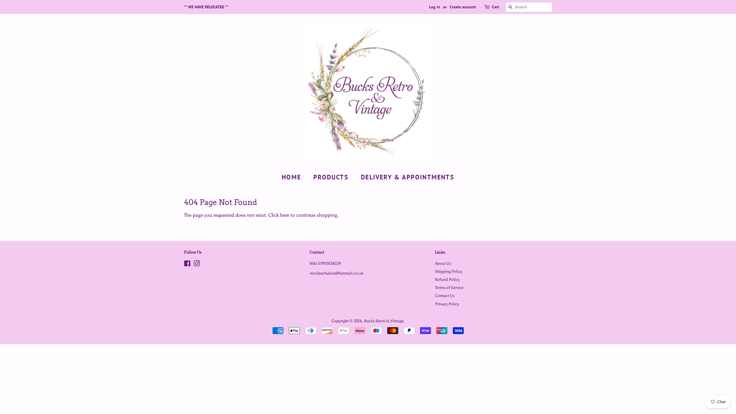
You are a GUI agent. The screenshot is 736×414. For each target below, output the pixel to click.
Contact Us (445, 295)
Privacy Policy (447, 303)
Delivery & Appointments (407, 177)
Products (330, 177)
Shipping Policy (448, 271)
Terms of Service (449, 287)
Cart (495, 6)
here (284, 215)
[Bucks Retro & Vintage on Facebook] (187, 264)
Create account (463, 6)
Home (291, 177)
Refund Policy (447, 279)
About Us (443, 263)
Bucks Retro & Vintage (384, 320)
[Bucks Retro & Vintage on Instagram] (196, 264)
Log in (434, 6)
